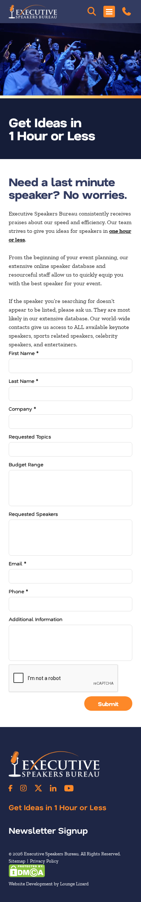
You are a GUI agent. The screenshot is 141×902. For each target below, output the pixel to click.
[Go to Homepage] (33, 11)
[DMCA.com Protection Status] (27, 870)
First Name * (24, 353)
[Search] (92, 11)
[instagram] (23, 788)
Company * (22, 408)
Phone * (18, 591)
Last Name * (23, 380)
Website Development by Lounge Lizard (49, 883)
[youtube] (68, 788)
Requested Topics (30, 436)
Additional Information (36, 619)
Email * (17, 563)
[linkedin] (53, 788)
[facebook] (10, 788)
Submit (108, 704)
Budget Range (26, 464)
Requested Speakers (33, 513)
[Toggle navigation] (109, 11)
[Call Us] (126, 11)
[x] (38, 788)
